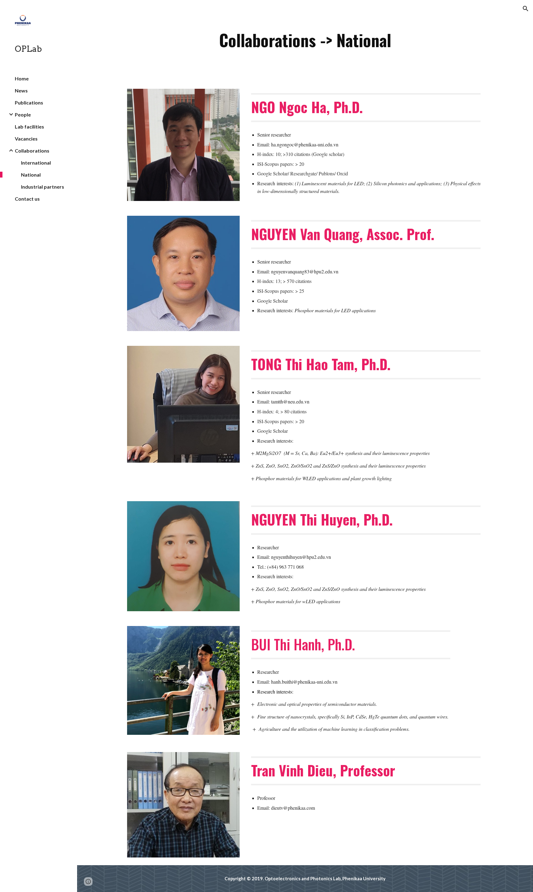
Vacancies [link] (26, 138)
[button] (525, 8)
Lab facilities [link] (29, 126)
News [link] (21, 90)
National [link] (31, 175)
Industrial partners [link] (42, 187)
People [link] (23, 114)
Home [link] (22, 78)
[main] (305, 41)
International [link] (36, 163)
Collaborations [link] (32, 150)
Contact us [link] (27, 199)
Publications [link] (29, 102)
